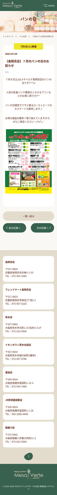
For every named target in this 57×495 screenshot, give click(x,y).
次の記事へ (42, 228)
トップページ (8, 36)
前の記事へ (14, 228)
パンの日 (22, 36)
